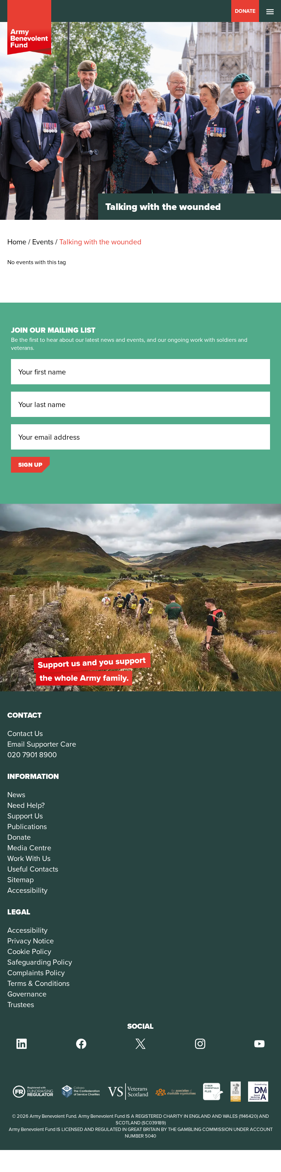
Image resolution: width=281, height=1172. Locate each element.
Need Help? (26, 805)
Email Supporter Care (41, 744)
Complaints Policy (36, 972)
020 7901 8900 (32, 754)
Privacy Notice (30, 940)
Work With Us (28, 858)
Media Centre (29, 847)
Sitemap (20, 879)
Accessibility (27, 890)
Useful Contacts (32, 869)
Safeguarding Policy (39, 962)
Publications (27, 826)
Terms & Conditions (38, 983)
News (16, 794)
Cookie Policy (29, 951)
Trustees (20, 1004)
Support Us (25, 815)
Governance (26, 993)
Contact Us (25, 733)
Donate (245, 11)
